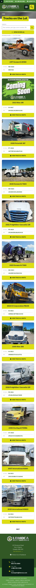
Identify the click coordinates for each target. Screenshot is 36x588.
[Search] (32, 7)
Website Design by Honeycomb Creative (18, 582)
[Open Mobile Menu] (26, 7)
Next (18, 529)
